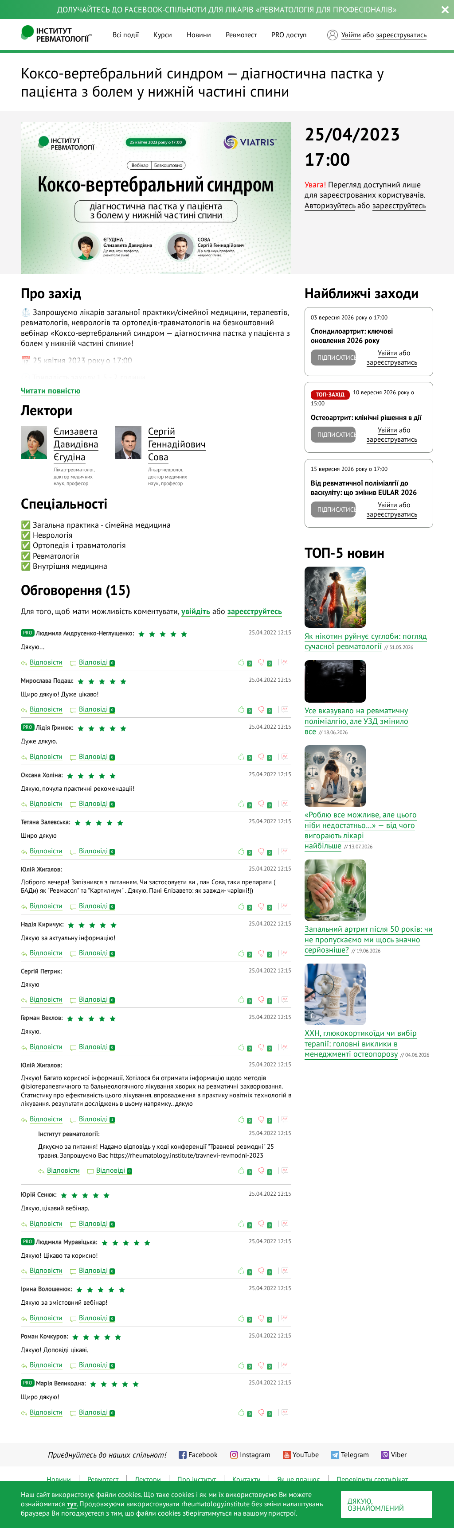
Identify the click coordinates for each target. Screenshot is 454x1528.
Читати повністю (50, 390)
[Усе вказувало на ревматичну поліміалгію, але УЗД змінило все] (366, 681)
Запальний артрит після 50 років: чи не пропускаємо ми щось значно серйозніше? (369, 939)
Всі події (126, 34)
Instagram (255, 1454)
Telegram (355, 1454)
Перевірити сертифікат (372, 1479)
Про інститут (196, 1479)
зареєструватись (401, 34)
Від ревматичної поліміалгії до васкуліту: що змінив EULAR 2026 (364, 487)
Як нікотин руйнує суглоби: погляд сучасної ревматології (366, 641)
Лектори (148, 1479)
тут (72, 1503)
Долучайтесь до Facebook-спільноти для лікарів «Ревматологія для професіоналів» (227, 9)
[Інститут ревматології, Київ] (56, 34)
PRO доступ (289, 34)
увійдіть (195, 611)
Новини (199, 34)
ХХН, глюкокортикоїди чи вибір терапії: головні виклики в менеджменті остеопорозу (361, 1043)
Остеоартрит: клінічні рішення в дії (366, 417)
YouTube (306, 1454)
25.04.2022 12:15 (270, 632)
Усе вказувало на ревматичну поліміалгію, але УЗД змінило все (356, 720)
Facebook (203, 1454)
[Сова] (128, 442)
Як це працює (298, 1479)
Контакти (246, 1479)
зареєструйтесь (399, 205)
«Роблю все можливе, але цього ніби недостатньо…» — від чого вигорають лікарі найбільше (361, 830)
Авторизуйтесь (330, 205)
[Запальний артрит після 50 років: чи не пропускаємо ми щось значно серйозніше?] (366, 890)
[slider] (164, 634)
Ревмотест (241, 34)
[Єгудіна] (34, 442)
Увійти (351, 34)
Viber (399, 1454)
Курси (162, 34)
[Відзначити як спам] (284, 662)
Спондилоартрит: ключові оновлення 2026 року (352, 335)
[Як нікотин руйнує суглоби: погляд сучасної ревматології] (366, 597)
